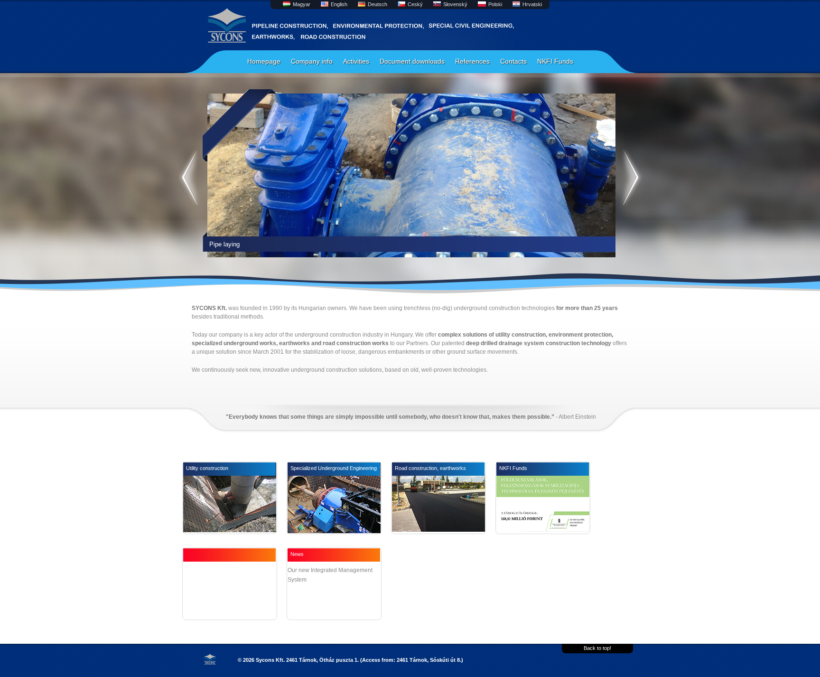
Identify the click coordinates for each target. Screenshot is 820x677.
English (339, 4)
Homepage (263, 61)
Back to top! (597, 648)
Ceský (415, 4)
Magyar (301, 4)
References (472, 61)
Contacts (513, 61)
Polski (495, 4)
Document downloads (412, 61)
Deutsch (377, 4)
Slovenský (455, 4)
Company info (312, 61)
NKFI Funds (555, 61)
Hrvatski (532, 4)
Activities (356, 61)
